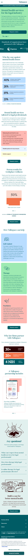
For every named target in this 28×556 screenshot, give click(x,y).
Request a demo (14, 32)
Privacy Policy (5, 546)
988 (4, 533)
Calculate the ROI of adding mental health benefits (14, 5)
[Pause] (26, 45)
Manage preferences (14, 549)
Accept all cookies (14, 553)
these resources (11, 533)
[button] (2, 2)
